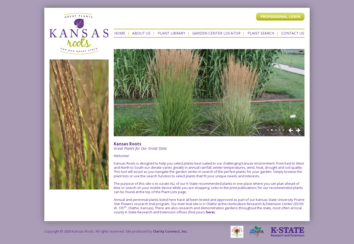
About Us (141, 33)
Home (119, 33)
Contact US (292, 33)
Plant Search (260, 33)
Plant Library (171, 33)
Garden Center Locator (216, 33)
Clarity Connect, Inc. (170, 231)
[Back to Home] (79, 51)
